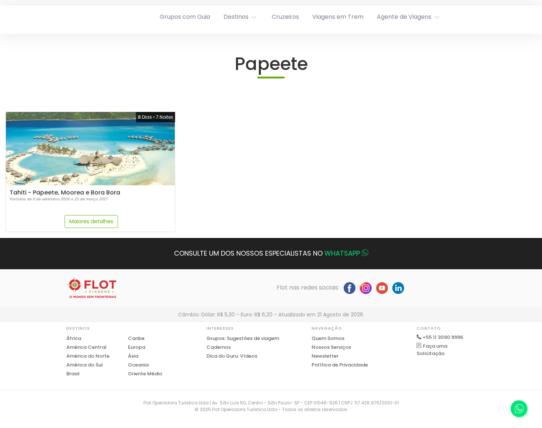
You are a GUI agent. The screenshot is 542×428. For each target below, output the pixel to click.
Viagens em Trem (338, 17)
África (73, 338)
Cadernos (218, 347)
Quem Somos (328, 338)
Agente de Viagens (404, 17)
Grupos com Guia (185, 17)
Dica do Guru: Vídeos (231, 355)
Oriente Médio (145, 373)
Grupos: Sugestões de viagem (242, 338)
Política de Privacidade (340, 364)
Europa (136, 347)
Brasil (73, 373)
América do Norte (88, 355)
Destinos (236, 17)
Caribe (136, 338)
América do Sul (84, 364)
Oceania (138, 364)
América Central (86, 347)
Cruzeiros (285, 17)
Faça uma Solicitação (432, 350)
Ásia (133, 355)
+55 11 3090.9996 (443, 337)
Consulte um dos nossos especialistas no (267, 253)
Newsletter (325, 355)
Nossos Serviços (331, 347)
